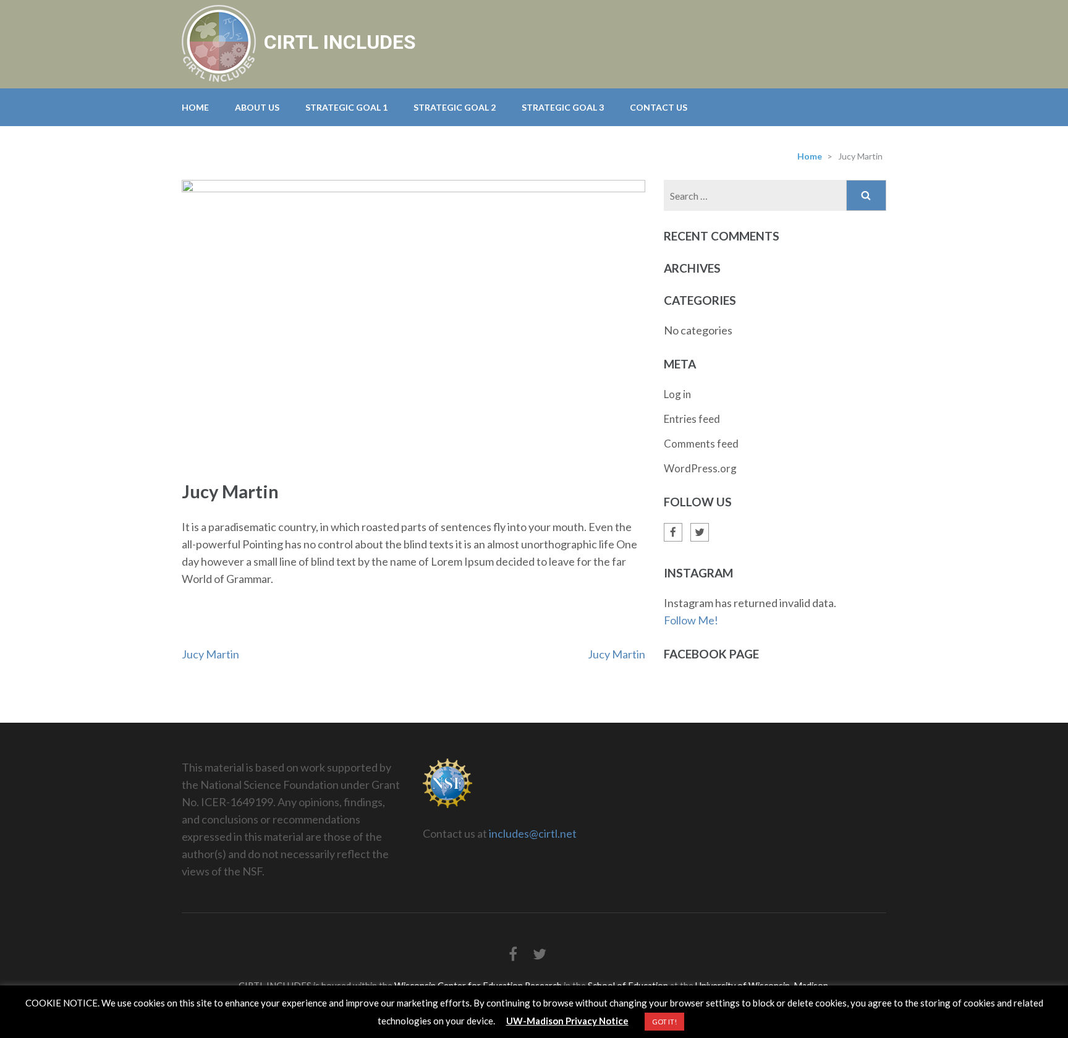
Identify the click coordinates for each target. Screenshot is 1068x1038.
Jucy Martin (210, 654)
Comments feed (701, 443)
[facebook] (673, 532)
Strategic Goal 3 (563, 107)
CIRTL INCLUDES (340, 42)
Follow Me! (691, 620)
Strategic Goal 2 (454, 107)
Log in (677, 394)
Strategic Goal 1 (346, 107)
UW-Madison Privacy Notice (567, 1020)
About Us (257, 107)
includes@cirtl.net (533, 833)
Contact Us (658, 107)
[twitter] (699, 532)
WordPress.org (700, 468)
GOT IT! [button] (664, 1022)
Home (195, 107)
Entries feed (692, 418)
